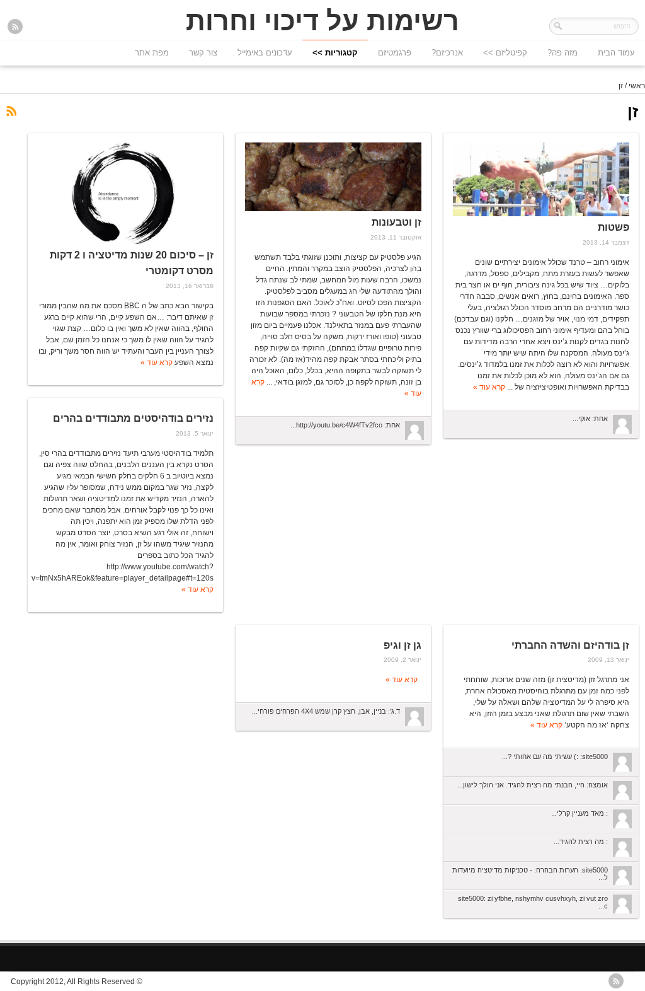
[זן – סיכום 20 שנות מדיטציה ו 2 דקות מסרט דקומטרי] (125, 193)
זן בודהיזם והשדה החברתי (570, 645)
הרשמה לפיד (10, 111)
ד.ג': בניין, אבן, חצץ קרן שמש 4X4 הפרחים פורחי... (326, 711)
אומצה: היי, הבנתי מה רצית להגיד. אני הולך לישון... (532, 785)
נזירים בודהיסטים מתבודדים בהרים (133, 418)
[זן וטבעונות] (333, 176)
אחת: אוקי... (590, 418)
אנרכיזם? (447, 52)
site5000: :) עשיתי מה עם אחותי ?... (555, 756)
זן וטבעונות (396, 222)
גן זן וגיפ (402, 645)
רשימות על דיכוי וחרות (322, 21)
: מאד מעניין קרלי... (579, 813)
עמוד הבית (616, 52)
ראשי (637, 85)
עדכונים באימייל (264, 52)
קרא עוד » (489, 387)
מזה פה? (562, 52)
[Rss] (15, 27)
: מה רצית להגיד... (581, 841)
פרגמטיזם (394, 52)
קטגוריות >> (335, 52)
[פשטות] (541, 179)
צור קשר (203, 52)
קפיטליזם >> (505, 52)
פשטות (613, 227)
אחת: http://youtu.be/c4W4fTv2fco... (345, 425)
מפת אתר (152, 52)
